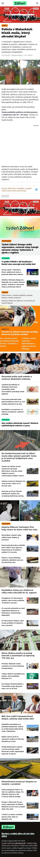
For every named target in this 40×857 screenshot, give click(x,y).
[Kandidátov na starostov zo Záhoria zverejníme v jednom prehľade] (32, 412)
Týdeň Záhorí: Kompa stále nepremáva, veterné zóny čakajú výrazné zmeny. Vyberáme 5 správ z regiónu (20, 248)
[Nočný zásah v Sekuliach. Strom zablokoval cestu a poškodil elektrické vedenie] (32, 272)
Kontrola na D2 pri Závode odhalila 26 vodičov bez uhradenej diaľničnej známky (13, 493)
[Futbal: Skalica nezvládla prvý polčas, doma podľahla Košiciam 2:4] (32, 676)
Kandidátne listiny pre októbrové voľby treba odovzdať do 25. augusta (19, 591)
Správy (4, 25)
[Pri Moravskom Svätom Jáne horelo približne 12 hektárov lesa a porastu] (32, 623)
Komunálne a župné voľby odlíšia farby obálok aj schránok (11, 537)
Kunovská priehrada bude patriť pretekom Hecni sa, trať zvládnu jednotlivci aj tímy (13, 401)
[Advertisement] (20, 143)
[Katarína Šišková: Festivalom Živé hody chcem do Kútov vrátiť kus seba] (20, 510)
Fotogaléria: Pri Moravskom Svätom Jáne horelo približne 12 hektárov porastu (13, 600)
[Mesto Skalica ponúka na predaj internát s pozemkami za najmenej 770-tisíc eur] (20, 640)
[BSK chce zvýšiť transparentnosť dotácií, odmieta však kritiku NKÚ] (20, 703)
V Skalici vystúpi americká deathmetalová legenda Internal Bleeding (18, 343)
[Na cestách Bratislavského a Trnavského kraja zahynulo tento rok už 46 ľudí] (32, 686)
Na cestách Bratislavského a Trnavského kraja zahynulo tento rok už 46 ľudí (12, 686)
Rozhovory (6, 523)
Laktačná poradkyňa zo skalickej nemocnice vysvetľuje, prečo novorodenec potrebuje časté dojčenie (13, 389)
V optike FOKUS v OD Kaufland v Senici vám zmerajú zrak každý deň (19, 262)
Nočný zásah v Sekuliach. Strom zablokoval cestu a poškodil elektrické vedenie (12, 272)
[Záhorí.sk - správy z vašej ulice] (20, 3)
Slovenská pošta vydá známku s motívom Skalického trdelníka (17, 377)
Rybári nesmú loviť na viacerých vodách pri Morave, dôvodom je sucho (13, 739)
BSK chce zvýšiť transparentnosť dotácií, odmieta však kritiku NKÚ (18, 717)
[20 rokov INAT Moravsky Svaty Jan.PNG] (20, 14)
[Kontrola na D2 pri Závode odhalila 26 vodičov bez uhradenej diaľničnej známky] (32, 494)
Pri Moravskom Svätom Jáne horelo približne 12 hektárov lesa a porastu (13, 623)
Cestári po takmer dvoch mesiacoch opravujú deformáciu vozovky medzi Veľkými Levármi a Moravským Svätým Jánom (13, 471)
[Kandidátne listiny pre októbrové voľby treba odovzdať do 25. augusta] (20, 577)
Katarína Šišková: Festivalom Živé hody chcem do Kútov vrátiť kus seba (19, 528)
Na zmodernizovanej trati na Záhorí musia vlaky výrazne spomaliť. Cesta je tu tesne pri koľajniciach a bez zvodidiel (19, 457)
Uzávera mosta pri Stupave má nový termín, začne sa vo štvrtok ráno (13, 483)
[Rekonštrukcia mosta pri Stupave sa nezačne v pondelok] (20, 768)
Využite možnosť (14, 843)
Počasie (4, 292)
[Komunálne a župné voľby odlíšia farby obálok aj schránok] (32, 537)
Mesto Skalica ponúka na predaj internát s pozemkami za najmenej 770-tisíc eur (18, 655)
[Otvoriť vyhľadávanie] (37, 3)
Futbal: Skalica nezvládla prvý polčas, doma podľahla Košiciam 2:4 (13, 676)
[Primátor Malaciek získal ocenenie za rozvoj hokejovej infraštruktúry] (32, 666)
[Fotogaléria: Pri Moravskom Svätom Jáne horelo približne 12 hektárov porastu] (32, 601)
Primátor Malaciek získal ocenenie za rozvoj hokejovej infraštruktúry (13, 666)
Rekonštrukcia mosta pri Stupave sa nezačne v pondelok (19, 782)
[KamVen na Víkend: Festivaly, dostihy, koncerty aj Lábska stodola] (20, 316)
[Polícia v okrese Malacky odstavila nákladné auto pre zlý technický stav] (32, 560)
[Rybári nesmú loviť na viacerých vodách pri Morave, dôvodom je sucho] (32, 739)
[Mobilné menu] (3, 3)
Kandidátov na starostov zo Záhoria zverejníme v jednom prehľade (13, 412)
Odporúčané (6, 241)
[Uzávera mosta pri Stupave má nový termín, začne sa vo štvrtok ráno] (32, 483)
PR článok (5, 258)
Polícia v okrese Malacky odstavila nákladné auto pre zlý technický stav (12, 560)
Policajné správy (16, 55)
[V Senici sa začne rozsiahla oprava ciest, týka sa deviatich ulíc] (32, 817)
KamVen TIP (5, 329)
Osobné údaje (32, 843)
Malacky (5, 196)
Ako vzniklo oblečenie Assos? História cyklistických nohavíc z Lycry (20, 424)
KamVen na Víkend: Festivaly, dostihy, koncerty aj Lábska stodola (20, 333)
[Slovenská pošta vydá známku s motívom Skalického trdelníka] (20, 363)
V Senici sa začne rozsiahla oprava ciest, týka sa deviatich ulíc (12, 817)
